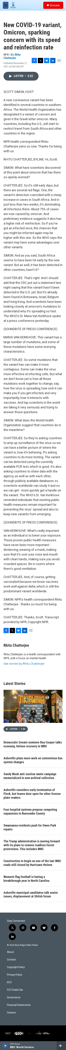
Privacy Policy (14, 974)
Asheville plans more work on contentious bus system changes (33, 760)
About (10, 952)
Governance (13, 997)
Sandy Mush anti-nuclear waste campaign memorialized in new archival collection (30, 776)
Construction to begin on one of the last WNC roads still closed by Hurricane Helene (32, 863)
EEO (9, 982)
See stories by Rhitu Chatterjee (24, 664)
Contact (11, 959)
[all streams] (61, 1045)
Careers (11, 1012)
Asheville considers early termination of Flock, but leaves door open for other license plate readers (32, 793)
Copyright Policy (16, 967)
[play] (5, 1045)
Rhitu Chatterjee (12, 56)
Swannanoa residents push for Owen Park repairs (30, 827)
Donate (55, 5)
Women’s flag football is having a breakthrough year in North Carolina (26, 878)
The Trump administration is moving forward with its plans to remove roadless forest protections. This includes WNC (32, 845)
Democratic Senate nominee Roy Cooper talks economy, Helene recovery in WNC (33, 744)
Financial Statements (19, 1005)
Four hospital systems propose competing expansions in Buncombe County (30, 811)
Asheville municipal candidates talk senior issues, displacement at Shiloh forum (31, 894)
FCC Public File (15, 990)
